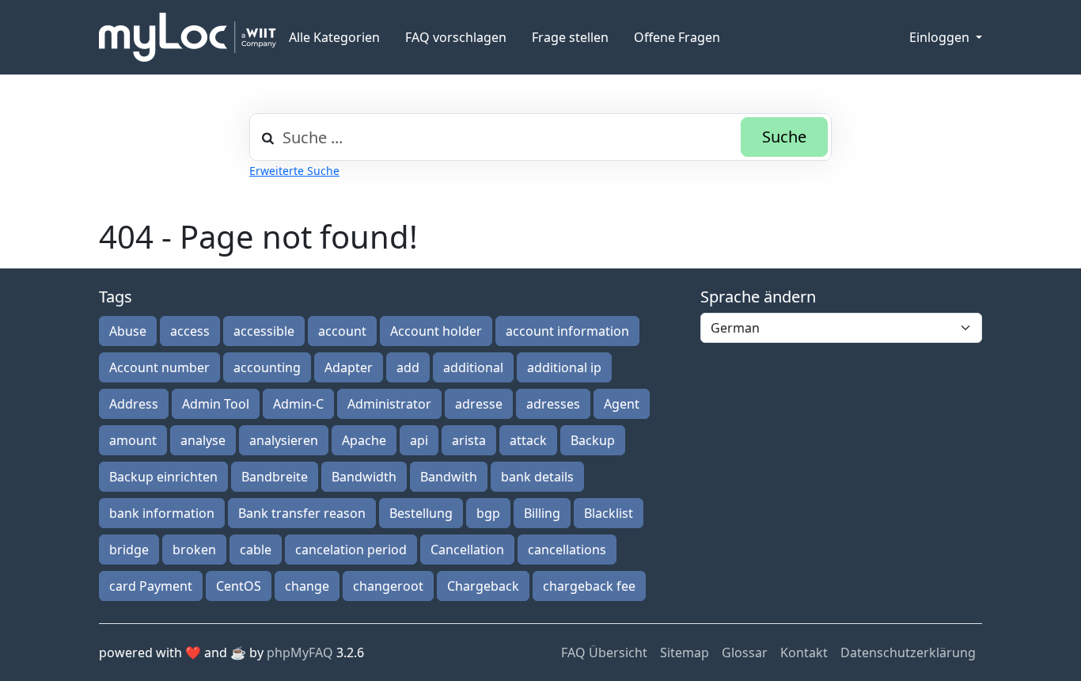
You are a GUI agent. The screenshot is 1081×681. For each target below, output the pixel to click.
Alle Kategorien (334, 37)
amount (133, 440)
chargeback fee (589, 586)
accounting (267, 367)
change (307, 586)
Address (133, 404)
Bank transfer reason (302, 513)
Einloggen (941, 37)
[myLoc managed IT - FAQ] (187, 37)
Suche (784, 136)
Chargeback (483, 586)
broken (194, 549)
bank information (161, 513)
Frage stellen (570, 37)
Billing (542, 513)
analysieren (283, 440)
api (419, 440)
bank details (537, 476)
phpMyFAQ (300, 652)
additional (473, 367)
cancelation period (351, 549)
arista (469, 440)
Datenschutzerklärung (908, 652)
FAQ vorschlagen (455, 37)
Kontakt (804, 652)
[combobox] (540, 137)
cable (255, 549)
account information (567, 331)
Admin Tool (215, 404)
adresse (479, 404)
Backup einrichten (163, 476)
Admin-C (298, 404)
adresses (553, 404)
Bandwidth (364, 476)
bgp (488, 513)
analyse (203, 440)
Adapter (348, 367)
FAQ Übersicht (604, 652)
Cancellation (467, 549)
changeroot (388, 586)
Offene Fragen (677, 37)
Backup (593, 440)
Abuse (127, 331)
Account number (159, 367)
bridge (129, 549)
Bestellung (421, 513)
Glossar (745, 652)
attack (528, 440)
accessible (263, 331)
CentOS (238, 586)
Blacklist (608, 513)
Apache (364, 440)
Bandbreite (274, 476)
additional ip (564, 367)
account (342, 331)
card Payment (150, 586)
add (407, 367)
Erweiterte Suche (294, 170)
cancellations (567, 549)
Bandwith (448, 476)
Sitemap (684, 652)
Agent (621, 404)
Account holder (436, 331)
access (190, 331)
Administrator (389, 404)
